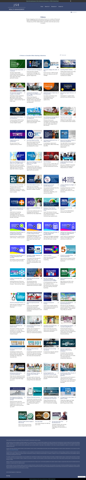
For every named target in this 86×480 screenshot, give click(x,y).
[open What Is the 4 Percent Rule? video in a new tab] (24, 185)
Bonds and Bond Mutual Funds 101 (32, 349)
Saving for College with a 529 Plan (50, 70)
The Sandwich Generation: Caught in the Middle (16, 93)
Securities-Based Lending (33, 140)
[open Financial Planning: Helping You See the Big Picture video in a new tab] (75, 325)
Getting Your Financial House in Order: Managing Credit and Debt (17, 256)
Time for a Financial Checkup (16, 302)
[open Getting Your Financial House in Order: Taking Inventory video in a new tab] (41, 232)
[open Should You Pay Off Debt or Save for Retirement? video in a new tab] (75, 302)
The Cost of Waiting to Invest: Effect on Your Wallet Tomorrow (34, 163)
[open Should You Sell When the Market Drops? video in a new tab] (24, 325)
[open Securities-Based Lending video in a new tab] (41, 140)
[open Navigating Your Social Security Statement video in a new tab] (58, 185)
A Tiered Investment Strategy (34, 69)
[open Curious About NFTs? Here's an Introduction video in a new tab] (24, 117)
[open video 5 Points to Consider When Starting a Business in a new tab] (60, 55)
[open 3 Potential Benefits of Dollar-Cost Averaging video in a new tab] (41, 325)
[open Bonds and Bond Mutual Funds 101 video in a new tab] (41, 348)
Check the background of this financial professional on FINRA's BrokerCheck (42, 1)
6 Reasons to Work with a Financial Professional (16, 373)
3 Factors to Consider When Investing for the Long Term (50, 398)
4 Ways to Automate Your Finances (16, 279)
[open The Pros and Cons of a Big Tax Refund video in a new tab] (58, 348)
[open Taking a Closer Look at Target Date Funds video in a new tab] (33, 421)
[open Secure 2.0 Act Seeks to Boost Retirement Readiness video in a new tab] (75, 140)
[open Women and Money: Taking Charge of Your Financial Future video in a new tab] (41, 373)
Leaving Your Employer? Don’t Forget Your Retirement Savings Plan (34, 94)
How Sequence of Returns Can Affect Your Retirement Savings (16, 398)
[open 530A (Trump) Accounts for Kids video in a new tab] (41, 302)
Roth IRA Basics (47, 162)
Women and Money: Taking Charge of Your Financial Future (33, 374)
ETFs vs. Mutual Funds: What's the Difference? (34, 118)
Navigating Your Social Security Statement (49, 185)
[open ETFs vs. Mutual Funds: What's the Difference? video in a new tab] (41, 117)
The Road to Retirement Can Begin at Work (50, 141)
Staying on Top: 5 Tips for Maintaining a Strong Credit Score (50, 209)
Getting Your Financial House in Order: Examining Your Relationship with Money (17, 233)
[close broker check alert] (70, 1)
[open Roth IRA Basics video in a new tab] (58, 162)
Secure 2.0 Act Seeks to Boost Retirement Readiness (67, 141)
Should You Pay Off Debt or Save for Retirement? (66, 303)
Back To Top (81, 476)
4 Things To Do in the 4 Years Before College (67, 398)
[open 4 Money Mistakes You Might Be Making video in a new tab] (75, 185)
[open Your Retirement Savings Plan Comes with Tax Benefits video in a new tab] (58, 117)
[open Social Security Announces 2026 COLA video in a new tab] (41, 278)
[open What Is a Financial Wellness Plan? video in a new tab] (41, 208)
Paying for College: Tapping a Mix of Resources (33, 256)
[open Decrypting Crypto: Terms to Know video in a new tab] (75, 93)
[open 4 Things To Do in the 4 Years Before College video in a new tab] (75, 397)
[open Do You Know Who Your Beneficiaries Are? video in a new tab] (66, 421)
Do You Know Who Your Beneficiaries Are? (57, 422)
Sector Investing (47, 255)
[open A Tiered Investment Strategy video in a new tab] (41, 69)
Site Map (8, 475)
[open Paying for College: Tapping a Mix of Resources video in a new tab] (41, 255)
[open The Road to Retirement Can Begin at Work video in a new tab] (58, 140)
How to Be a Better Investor (33, 184)
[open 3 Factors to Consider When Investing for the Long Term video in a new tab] (58, 397)
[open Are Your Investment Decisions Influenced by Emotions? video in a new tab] (75, 348)
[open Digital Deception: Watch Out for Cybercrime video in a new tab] (58, 93)
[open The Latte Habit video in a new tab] (49, 421)
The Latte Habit (38, 421)
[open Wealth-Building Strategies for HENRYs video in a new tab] (75, 162)
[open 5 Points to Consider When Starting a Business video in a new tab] (75, 255)
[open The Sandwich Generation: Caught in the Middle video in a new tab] (24, 93)
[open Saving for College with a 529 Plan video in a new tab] (58, 69)
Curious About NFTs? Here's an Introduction (16, 118)
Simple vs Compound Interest (49, 303)
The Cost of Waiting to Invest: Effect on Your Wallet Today (17, 162)
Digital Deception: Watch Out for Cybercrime (50, 93)
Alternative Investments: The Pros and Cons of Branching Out (17, 209)
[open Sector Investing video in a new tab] (58, 255)
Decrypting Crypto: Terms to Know (67, 93)
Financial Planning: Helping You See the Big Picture (66, 326)
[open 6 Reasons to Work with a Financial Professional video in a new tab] (24, 373)
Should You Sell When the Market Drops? (16, 326)
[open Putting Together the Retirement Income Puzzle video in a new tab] (58, 373)
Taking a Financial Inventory (33, 397)
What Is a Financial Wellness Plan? (33, 208)
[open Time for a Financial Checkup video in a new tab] (24, 302)
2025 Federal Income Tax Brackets (66, 208)
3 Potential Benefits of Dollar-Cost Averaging (33, 326)
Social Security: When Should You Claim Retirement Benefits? (67, 374)
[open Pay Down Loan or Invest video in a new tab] (75, 117)
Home (42, 6)
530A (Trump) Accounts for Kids (33, 303)
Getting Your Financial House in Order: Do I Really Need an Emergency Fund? (67, 233)
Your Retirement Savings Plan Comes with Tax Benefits (51, 118)
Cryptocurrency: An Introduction (14, 141)
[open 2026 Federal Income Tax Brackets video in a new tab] (75, 278)
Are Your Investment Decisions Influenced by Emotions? (66, 350)
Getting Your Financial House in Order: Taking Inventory (33, 233)
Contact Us (60, 6)
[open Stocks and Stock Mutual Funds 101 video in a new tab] (24, 348)
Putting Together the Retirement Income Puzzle (50, 373)
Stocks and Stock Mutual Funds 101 (16, 349)
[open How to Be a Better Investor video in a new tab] (41, 185)
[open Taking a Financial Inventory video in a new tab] (41, 397)
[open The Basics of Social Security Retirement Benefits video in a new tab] (58, 325)
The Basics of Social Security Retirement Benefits (50, 326)
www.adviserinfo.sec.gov (14, 449)
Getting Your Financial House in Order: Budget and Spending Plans (50, 233)
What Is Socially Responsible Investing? (16, 70)
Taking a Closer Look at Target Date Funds (25, 422)
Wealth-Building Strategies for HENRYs (66, 162)
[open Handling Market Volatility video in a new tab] (75, 69)
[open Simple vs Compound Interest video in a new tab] (58, 302)
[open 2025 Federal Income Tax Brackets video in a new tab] (75, 208)
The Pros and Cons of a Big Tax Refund (50, 349)
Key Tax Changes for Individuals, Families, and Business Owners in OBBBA (50, 279)
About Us (47, 6)
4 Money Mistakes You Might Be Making (67, 185)
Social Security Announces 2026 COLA (33, 279)
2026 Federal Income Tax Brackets (66, 279)
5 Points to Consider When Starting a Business (66, 256)
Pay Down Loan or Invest (66, 117)
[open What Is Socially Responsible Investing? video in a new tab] (24, 69)
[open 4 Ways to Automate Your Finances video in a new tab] (24, 278)
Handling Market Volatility (66, 69)
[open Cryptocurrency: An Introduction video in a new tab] (24, 140)
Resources (53, 6)
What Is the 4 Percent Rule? (16, 184)
